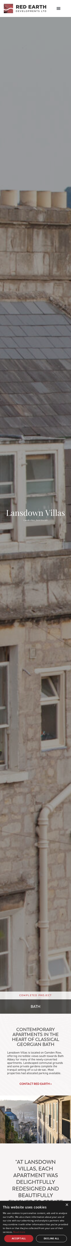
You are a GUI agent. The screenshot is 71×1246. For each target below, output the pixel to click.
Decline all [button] (51, 1238)
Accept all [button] (19, 1238)
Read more (19, 1232)
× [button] (66, 1204)
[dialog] (35, 1223)
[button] (58, 8)
